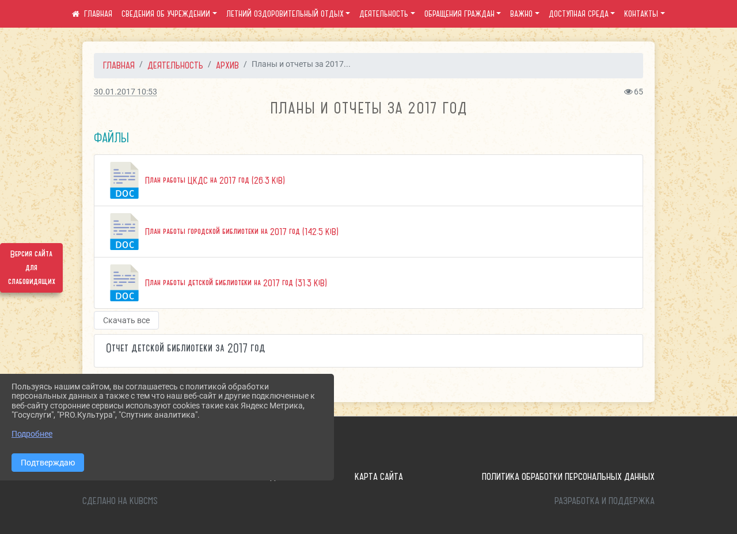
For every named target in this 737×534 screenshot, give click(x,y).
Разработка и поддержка (604, 500)
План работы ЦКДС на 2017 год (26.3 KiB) (214, 180)
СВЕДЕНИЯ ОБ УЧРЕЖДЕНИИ (165, 14)
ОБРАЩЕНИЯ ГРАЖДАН (459, 14)
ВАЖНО (521, 14)
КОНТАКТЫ (641, 14)
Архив (227, 65)
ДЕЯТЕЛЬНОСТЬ (383, 14)
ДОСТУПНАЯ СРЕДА (579, 14)
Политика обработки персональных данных (568, 476)
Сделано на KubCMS (120, 500)
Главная (119, 65)
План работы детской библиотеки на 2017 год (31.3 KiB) (235, 283)
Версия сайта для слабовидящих (31, 267)
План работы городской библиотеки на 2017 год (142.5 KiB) (241, 231)
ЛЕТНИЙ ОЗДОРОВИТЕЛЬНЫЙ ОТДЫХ (285, 14)
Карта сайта (379, 476)
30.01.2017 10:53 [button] (125, 92)
